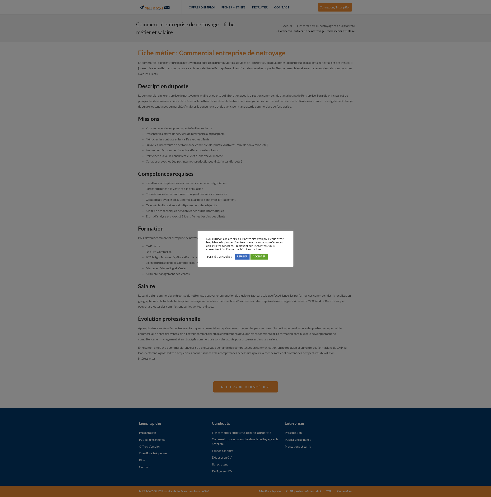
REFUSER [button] (242, 256)
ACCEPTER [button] (259, 256)
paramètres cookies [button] (219, 256)
